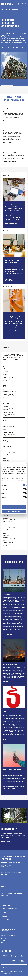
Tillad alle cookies (14, 507)
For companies (4, 942)
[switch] (25, 489)
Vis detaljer (21, 502)
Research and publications (21, 84)
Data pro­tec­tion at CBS (6, 971)
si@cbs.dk (7, 869)
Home (3, 8)
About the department (7, 84)
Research (8, 8)
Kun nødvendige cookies (14, 511)
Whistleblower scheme (6, 973)
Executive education (9, 909)
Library (4, 916)
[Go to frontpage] (7, 4)
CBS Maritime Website (8, 634)
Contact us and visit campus (7, 937)
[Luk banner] (26, 463)
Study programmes (8, 905)
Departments (14, 8)
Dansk (19, 4)
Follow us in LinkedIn (6, 841)
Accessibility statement (17, 971)
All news (3, 940)
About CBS (5, 920)
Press (2, 938)
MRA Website (6, 681)
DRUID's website (6, 739)
